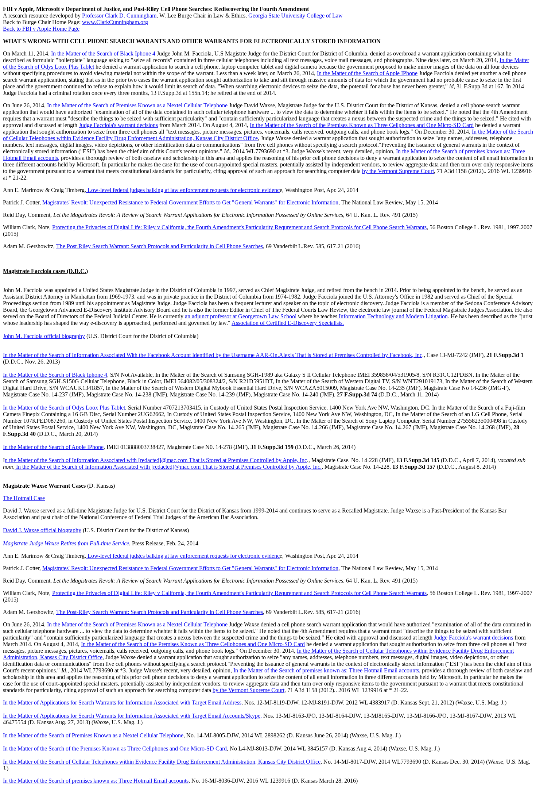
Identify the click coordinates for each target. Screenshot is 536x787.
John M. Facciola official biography (44, 336)
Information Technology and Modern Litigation (392, 316)
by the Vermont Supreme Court (398, 171)
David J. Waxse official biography (42, 530)
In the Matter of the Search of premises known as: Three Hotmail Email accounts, (326, 670)
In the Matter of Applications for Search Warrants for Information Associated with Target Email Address (122, 702)
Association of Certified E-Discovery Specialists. (288, 323)
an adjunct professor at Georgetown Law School (240, 316)
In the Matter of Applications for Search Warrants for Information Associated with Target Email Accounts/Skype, (132, 716)
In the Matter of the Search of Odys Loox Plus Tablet (64, 407)
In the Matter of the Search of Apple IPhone (367, 73)
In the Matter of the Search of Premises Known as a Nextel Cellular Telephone (137, 105)
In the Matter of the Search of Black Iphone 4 (103, 53)
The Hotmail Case (24, 498)
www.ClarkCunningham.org (115, 22)
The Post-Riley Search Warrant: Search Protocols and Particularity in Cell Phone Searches (159, 246)
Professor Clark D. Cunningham (119, 15)
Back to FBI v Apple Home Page (41, 29)
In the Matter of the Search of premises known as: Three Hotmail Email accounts (96, 781)
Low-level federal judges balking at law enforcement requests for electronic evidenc (183, 190)
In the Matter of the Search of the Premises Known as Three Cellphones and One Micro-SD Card (362, 125)
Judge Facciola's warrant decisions (118, 125)
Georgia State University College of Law (295, 15)
